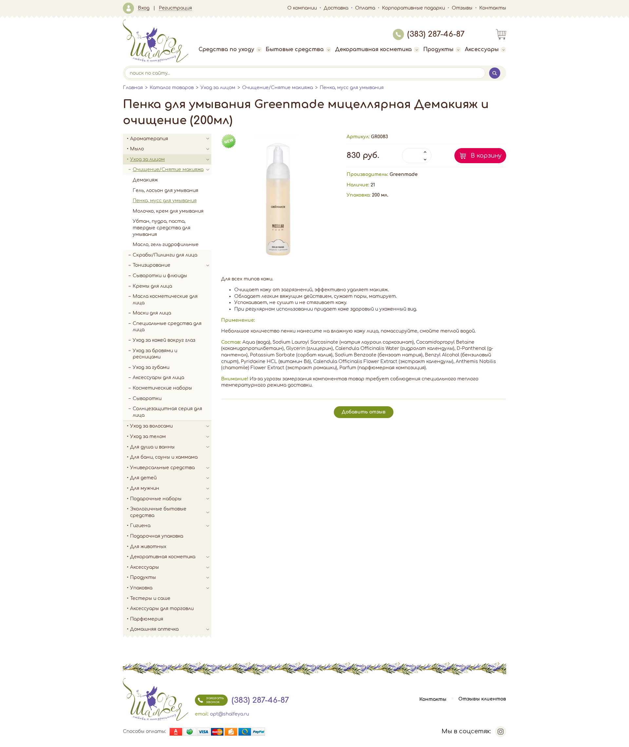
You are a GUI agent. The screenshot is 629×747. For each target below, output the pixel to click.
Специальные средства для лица (167, 327)
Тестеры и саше (150, 598)
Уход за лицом (217, 87)
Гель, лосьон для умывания (165, 190)
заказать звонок (215, 700)
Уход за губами (151, 367)
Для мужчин (144, 488)
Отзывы (462, 8)
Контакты (492, 8)
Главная (133, 87)
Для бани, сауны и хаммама (164, 457)
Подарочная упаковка (156, 536)
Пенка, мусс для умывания (352, 87)
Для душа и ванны (152, 447)
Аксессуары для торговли (162, 608)
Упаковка (141, 587)
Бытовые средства (295, 49)
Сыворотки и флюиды (160, 275)
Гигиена (140, 525)
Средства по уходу (226, 49)
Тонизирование (151, 265)
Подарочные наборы (155, 498)
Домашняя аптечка (154, 629)
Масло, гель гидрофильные (166, 244)
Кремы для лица (152, 286)
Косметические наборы (162, 388)
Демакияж (145, 180)
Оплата (365, 8)
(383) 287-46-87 (436, 34)
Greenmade (404, 174)
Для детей (143, 477)
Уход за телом (148, 436)
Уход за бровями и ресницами (155, 354)
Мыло (137, 148)
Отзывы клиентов (482, 699)
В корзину (486, 155)
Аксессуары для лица (158, 377)
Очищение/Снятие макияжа (277, 87)
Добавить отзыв (364, 412)
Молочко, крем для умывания (168, 211)
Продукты (438, 49)
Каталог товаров (172, 87)
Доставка (336, 8)
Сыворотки (147, 398)
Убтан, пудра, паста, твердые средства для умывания (161, 228)
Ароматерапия (149, 138)
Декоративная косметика (373, 49)
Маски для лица (152, 313)
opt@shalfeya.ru (229, 714)
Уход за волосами (151, 426)
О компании (302, 8)
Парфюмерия (146, 619)
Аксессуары (482, 49)
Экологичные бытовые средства (158, 512)
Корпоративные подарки (413, 8)
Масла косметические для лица (165, 299)
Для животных (148, 546)
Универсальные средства (162, 467)
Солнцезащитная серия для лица (167, 412)
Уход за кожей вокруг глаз (164, 340)
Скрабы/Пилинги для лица (165, 255)
